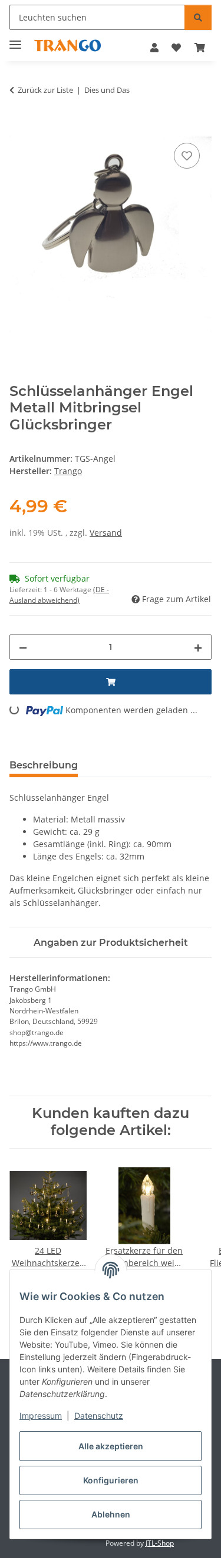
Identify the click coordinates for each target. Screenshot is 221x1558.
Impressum (40, 1416)
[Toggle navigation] (15, 39)
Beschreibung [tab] (43, 765)
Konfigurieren (110, 1480)
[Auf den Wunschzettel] (187, 156)
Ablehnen (110, 1514)
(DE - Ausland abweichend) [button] (59, 595)
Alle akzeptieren (110, 1446)
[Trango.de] (67, 45)
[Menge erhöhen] (198, 647)
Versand (106, 532)
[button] (154, 47)
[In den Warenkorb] (18, 126)
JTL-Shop (160, 1543)
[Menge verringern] (23, 647)
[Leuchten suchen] (198, 17)
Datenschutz (98, 1416)
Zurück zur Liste (45, 90)
